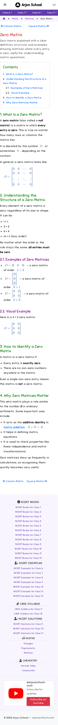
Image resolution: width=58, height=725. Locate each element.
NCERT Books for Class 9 (28, 544)
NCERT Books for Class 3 (28, 516)
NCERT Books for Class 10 (28, 549)
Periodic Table (28, 666)
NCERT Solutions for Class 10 (28, 628)
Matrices (28, 652)
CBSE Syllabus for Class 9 (28, 609)
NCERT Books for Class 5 (28, 525)
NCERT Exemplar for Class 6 (28, 568)
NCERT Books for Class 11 (28, 553)
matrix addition (14, 427)
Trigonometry (28, 648)
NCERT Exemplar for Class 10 (28, 587)
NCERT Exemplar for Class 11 (28, 591)
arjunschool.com (43, 717)
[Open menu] (4, 5)
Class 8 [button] (36, 12)
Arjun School (32, 5)
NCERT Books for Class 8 (28, 539)
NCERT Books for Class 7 (28, 535)
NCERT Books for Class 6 (28, 530)
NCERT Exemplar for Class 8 (28, 577)
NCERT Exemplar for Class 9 (28, 582)
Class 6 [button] (6, 12)
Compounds (28, 670)
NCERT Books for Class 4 (28, 521)
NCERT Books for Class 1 (28, 507)
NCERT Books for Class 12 (28, 558)
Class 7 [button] (21, 12)
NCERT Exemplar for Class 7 (28, 573)
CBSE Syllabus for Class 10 (28, 613)
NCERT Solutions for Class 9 (28, 624)
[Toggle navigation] (54, 4)
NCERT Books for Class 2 (28, 512)
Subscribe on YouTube (38, 701)
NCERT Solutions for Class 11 (28, 633)
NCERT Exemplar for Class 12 (28, 596)
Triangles (28, 643)
